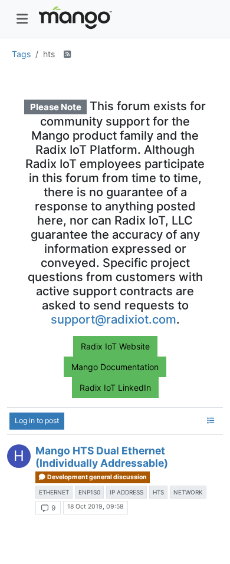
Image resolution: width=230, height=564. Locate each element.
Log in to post (37, 420)
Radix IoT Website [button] (115, 346)
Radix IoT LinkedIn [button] (115, 387)
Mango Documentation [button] (115, 367)
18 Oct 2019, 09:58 (95, 506)
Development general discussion (96, 477)
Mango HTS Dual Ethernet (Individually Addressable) (101, 456)
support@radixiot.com (113, 319)
